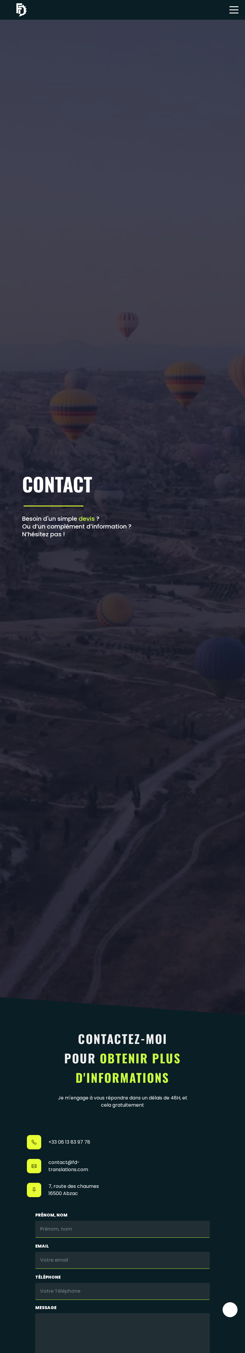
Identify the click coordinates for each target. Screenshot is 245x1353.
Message (45, 1308)
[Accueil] (21, 10)
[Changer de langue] (230, 1309)
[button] (233, 9)
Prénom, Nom (51, 1215)
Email (42, 1246)
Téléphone (48, 1277)
